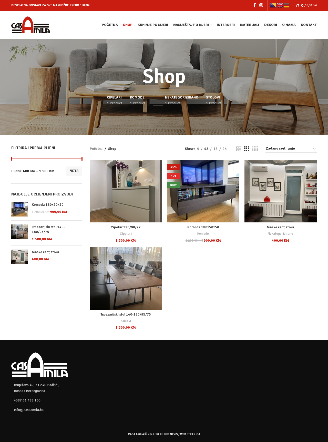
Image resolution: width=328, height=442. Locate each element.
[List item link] (46, 400)
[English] (280, 5)
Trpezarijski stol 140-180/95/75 (48, 229)
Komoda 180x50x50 (48, 204)
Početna (96, 148)
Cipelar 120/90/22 (126, 227)
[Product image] (126, 191)
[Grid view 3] (246, 149)
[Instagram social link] (261, 5)
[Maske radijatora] (19, 257)
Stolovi (126, 321)
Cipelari (126, 233)
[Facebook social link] (255, 5)
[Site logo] (30, 24)
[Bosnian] (273, 5)
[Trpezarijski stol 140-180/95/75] (19, 233)
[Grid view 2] (238, 149)
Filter (73, 171)
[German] (286, 5)
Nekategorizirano (280, 233)
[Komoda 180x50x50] (19, 209)
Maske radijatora (45, 252)
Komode (203, 233)
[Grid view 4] (255, 149)
